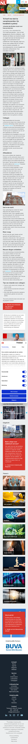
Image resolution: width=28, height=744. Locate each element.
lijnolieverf (17, 164)
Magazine (14, 667)
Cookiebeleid (14, 737)
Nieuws (14, 664)
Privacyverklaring (14, 735)
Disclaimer (14, 739)
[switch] (24, 376)
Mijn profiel (14, 741)
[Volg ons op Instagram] (14, 715)
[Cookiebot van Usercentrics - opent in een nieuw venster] (17, 343)
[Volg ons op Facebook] (18, 715)
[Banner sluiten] (25, 342)
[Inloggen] (18, 2)
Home (4, 15)
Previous (1, 413)
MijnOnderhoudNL (14, 691)
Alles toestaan (14, 391)
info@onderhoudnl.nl (14, 712)
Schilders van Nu (9, 125)
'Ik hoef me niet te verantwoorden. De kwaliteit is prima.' (13, 413)
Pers (14, 701)
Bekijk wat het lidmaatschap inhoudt (14, 630)
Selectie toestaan (14, 395)
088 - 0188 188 (14, 710)
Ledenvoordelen (14, 688)
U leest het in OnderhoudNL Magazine (13, 465)
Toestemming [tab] (5, 347)
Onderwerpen (14, 677)
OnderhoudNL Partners (13, 641)
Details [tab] (14, 347)
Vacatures (14, 702)
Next (26, 413)
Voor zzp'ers (14, 689)
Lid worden (14, 686)
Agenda (14, 665)
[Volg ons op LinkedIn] (6, 715)
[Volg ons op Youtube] (22, 715)
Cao (14, 675)
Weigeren (14, 400)
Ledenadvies (14, 678)
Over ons (14, 699)
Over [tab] (23, 347)
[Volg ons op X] (10, 715)
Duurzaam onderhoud (18, 15)
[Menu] (26, 2)
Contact (14, 697)
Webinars (14, 669)
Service (9, 15)
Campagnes (14, 680)
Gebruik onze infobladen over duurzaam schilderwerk (12, 306)
